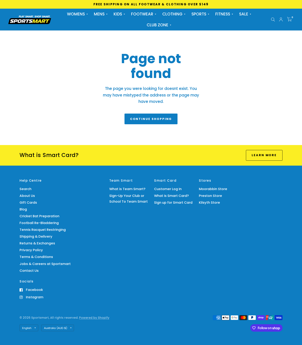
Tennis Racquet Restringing (43, 229)
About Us (27, 195)
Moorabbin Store (213, 189)
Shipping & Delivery (36, 236)
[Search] (273, 19)
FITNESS (222, 14)
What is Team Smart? (127, 189)
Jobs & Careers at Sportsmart (45, 263)
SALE (243, 14)
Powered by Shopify (94, 318)
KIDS (118, 14)
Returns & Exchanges (37, 243)
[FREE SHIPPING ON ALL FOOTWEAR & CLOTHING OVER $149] (151, 4)
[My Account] (281, 19)
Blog (23, 209)
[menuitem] (77, 14)
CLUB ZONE (157, 25)
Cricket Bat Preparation (39, 216)
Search (25, 189)
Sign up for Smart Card (173, 202)
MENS (99, 14)
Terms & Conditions (36, 256)
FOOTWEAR (142, 14)
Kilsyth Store (209, 202)
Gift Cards (28, 202)
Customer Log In (168, 189)
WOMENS (76, 14)
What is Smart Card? (171, 195)
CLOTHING (172, 14)
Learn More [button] (264, 155)
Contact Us (29, 270)
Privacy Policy (31, 250)
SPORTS (198, 14)
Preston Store (210, 195)
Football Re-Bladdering (39, 223)
